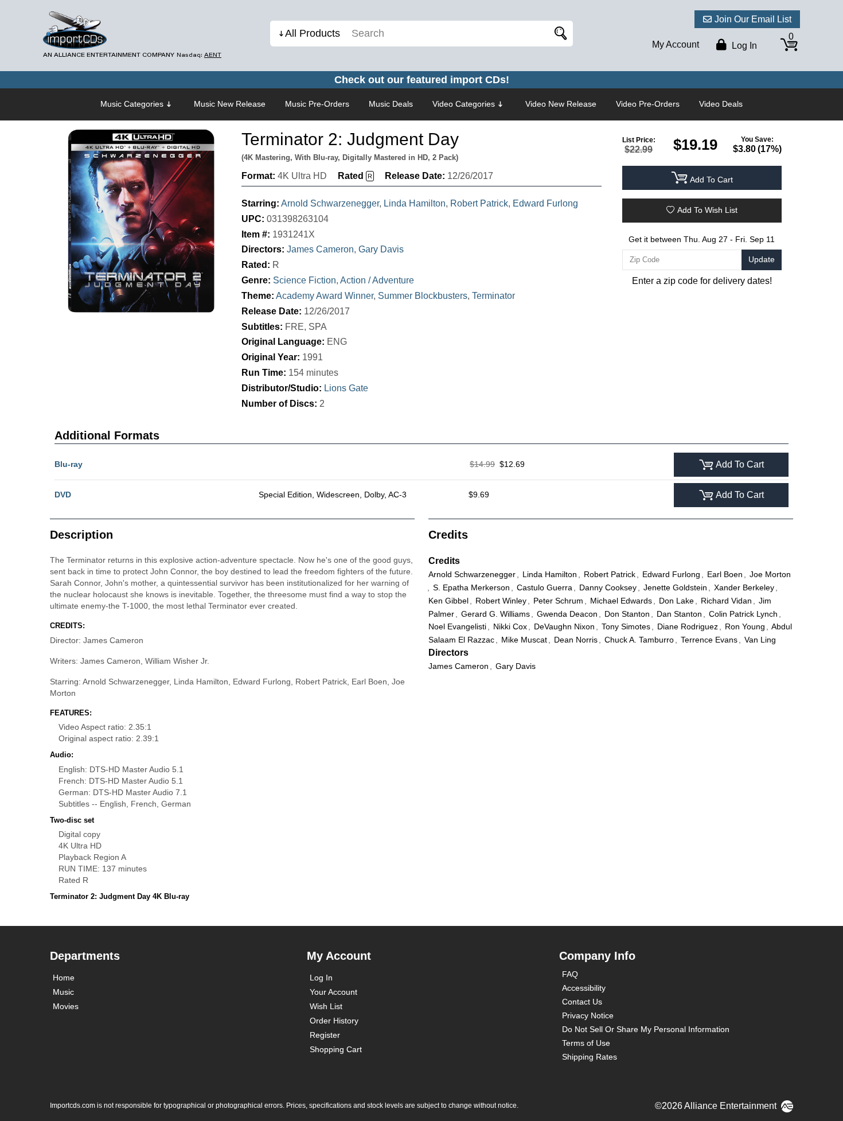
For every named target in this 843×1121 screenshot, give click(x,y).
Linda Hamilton (415, 203)
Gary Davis (381, 249)
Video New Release (560, 103)
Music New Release (230, 103)
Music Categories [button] (131, 103)
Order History (334, 1020)
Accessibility (584, 987)
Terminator (493, 296)
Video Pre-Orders (648, 103)
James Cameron (320, 249)
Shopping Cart (336, 1049)
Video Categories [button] (463, 103)
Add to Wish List (707, 210)
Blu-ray (68, 464)
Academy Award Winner (324, 296)
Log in (743, 45)
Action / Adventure (377, 280)
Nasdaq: (199, 55)
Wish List (326, 1006)
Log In (321, 977)
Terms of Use (586, 1043)
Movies (66, 1006)
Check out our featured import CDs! (421, 79)
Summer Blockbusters (422, 296)
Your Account (333, 992)
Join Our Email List (753, 19)
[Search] (558, 33)
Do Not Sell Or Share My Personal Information (645, 1029)
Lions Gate (346, 388)
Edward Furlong (545, 203)
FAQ (570, 974)
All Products (312, 33)
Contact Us (582, 1001)
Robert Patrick (479, 203)
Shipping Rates (589, 1056)
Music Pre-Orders (317, 103)
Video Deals (721, 103)
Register (325, 1035)
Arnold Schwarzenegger (330, 203)
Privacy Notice (588, 1015)
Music (63, 992)
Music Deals (391, 103)
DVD (62, 494)
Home (64, 977)
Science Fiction (304, 280)
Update (761, 259)
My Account (675, 44)
